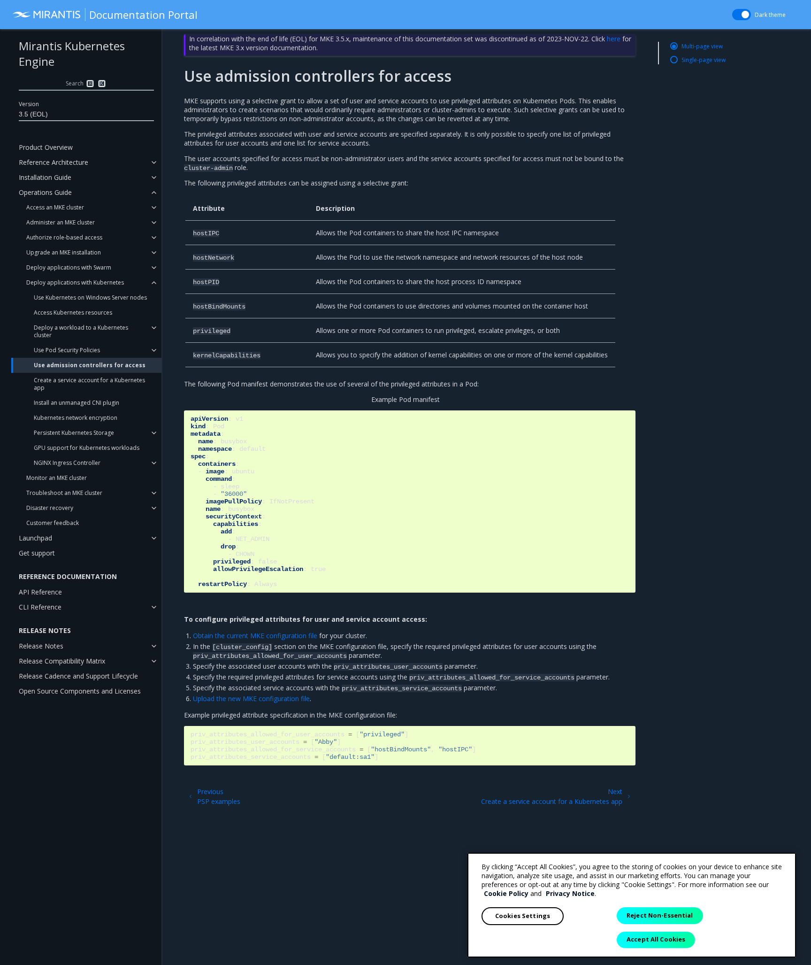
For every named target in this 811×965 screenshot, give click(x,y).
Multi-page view (702, 46)
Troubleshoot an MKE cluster (64, 493)
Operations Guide (45, 192)
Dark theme (770, 15)
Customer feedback (52, 523)
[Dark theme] (741, 14)
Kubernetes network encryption (75, 418)
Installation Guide (45, 177)
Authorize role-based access (64, 237)
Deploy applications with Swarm (68, 267)
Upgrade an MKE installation (63, 252)
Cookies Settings (522, 915)
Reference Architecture (53, 162)
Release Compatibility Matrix (62, 660)
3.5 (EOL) (33, 114)
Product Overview (46, 147)
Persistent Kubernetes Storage (74, 433)
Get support (37, 552)
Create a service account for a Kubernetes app (89, 384)
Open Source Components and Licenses (80, 691)
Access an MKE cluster (55, 207)
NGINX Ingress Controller (67, 463)
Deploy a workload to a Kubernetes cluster (81, 331)
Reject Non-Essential (660, 915)
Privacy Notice (570, 893)
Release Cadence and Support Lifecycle (78, 676)
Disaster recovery (49, 508)
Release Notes (41, 645)
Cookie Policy (506, 893)
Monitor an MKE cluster (56, 478)
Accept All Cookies (656, 939)
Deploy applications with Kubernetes (75, 282)
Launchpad (35, 537)
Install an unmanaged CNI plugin (76, 403)
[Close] (781, 867)
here (613, 38)
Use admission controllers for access (89, 365)
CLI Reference (40, 606)
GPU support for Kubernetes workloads (86, 448)
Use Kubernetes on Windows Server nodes (90, 297)
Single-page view (703, 60)
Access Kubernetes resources (73, 313)
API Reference (40, 591)
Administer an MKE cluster (60, 222)
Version (29, 104)
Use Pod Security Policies (67, 350)
